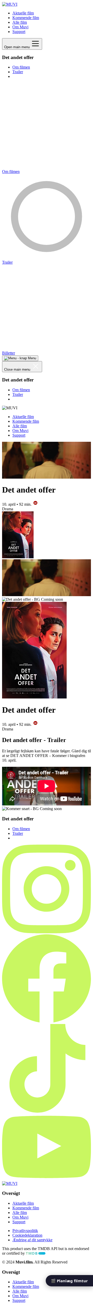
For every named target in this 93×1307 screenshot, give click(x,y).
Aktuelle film (23, 13)
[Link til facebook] (46, 1021)
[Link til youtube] (46, 1179)
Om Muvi (20, 27)
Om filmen (21, 67)
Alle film (19, 22)
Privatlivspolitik (25, 1230)
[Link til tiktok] (46, 1111)
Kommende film (25, 17)
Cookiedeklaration (27, 1235)
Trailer (17, 72)
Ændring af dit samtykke (32, 1240)
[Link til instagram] (46, 932)
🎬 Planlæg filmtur (69, 1280)
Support (18, 31)
